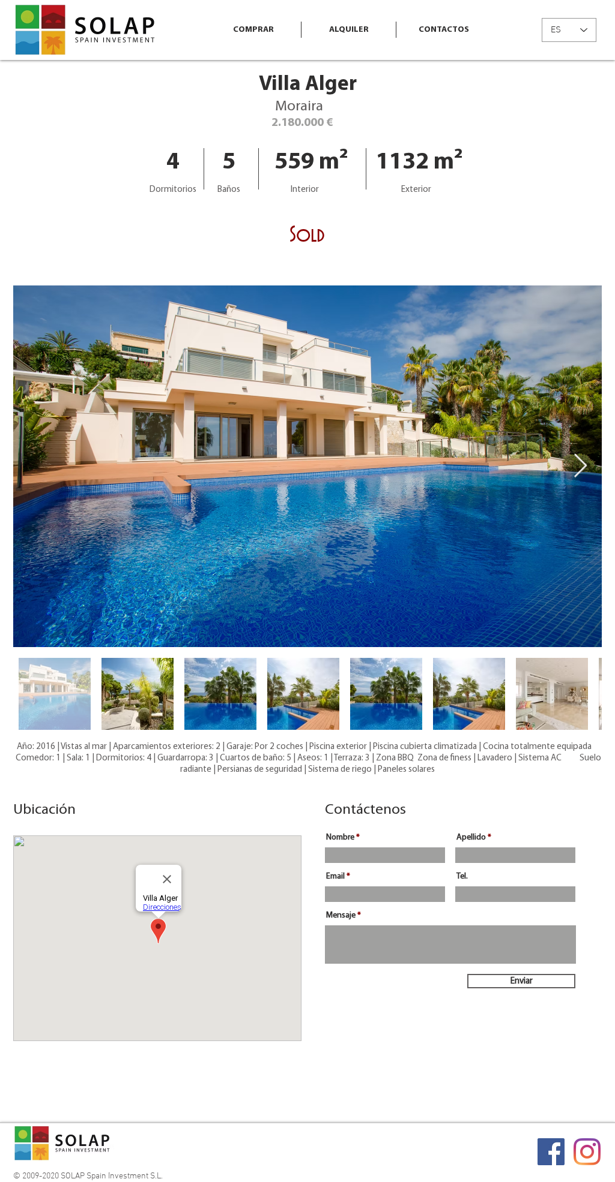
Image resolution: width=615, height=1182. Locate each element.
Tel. (462, 877)
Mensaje (341, 916)
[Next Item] (580, 466)
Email (335, 877)
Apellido (471, 838)
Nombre (340, 838)
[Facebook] (551, 1151)
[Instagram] (587, 1151)
